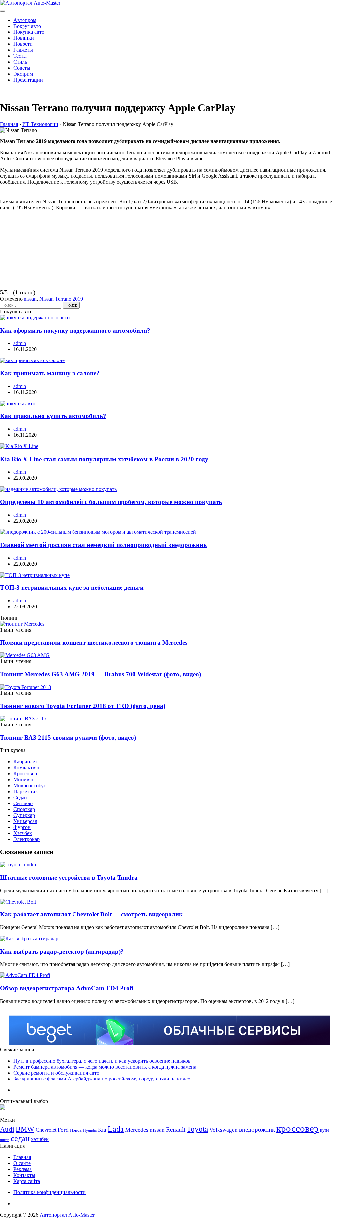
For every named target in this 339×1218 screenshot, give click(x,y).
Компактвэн (27, 767)
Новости (23, 44)
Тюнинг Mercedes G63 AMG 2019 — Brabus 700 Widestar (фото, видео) (100, 674)
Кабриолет (25, 761)
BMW (25, 1129)
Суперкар (24, 815)
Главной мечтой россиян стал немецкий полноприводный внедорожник (103, 544)
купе (324, 1130)
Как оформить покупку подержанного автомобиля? (75, 330)
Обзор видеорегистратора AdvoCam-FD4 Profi (66, 988)
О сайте (22, 1163)
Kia (102, 1130)
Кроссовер (25, 773)
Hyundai (90, 1130)
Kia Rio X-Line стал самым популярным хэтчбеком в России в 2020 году (104, 459)
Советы (21, 68)
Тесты (20, 56)
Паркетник (25, 791)
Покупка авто (28, 32)
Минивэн (24, 779)
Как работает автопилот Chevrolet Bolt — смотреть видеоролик (91, 914)
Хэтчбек (22, 833)
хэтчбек (40, 1139)
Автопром (24, 20)
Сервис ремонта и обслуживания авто (56, 1073)
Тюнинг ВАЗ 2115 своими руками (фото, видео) (68, 737)
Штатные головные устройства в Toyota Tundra (69, 877)
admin (19, 343)
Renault (175, 1129)
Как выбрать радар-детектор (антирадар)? (62, 951)
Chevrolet (46, 1130)
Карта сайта (26, 1181)
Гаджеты (23, 50)
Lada (116, 1129)
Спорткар (24, 809)
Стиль (20, 62)
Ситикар (23, 803)
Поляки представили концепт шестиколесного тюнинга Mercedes (93, 642)
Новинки (23, 38)
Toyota (197, 1129)
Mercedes (136, 1129)
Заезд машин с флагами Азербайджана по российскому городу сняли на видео (101, 1078)
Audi (7, 1129)
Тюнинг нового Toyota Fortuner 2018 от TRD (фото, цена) (82, 705)
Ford (63, 1130)
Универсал (25, 821)
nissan (30, 299)
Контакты (24, 1175)
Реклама (22, 1169)
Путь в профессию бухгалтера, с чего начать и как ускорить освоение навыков (102, 1061)
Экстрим (23, 74)
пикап (4, 1140)
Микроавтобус (29, 785)
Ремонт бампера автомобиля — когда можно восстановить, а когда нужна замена (104, 1067)
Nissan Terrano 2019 (61, 299)
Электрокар (26, 839)
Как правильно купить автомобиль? (53, 416)
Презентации (28, 80)
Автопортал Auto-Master (67, 1215)
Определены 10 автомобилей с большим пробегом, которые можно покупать (111, 501)
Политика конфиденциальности (49, 1192)
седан (20, 1138)
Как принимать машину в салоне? (50, 373)
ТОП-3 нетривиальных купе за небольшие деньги (72, 587)
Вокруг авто (27, 26)
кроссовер (297, 1128)
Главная (22, 1157)
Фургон (22, 827)
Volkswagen (223, 1130)
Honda (76, 1130)
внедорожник (257, 1129)
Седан (20, 797)
